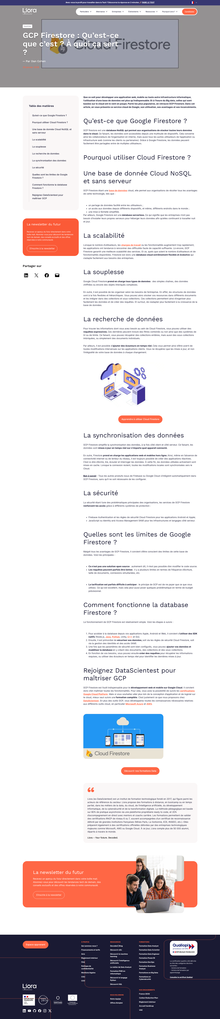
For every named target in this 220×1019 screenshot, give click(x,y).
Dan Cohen (38, 61)
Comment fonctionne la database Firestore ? (49, 186)
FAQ (83, 962)
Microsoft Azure (134, 704)
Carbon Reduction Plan (148, 998)
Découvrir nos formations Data (140, 771)
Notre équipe (115, 999)
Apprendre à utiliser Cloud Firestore (140, 419)
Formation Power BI (147, 958)
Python (116, 637)
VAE (141, 1010)
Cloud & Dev (27, 26)
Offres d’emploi (116, 1003)
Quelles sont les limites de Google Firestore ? (49, 176)
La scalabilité (39, 139)
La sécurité (38, 167)
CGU (83, 977)
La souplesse (39, 146)
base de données (118, 190)
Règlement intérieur (89, 958)
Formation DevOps (146, 962)
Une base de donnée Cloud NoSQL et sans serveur (52, 131)
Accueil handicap (146, 1006)
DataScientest (91, 700)
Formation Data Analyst (148, 946)
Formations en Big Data (148, 973)
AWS (149, 704)
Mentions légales (88, 973)
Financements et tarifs (90, 950)
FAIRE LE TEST (148, 2)
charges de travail (131, 245)
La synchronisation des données (49, 160)
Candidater (189, 12)
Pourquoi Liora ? (168, 12)
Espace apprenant (35, 944)
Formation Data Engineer (149, 954)
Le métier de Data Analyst (120, 967)
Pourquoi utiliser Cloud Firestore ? (50, 122)
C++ (130, 637)
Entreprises (116, 12)
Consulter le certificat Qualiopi (181, 977)
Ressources (150, 12)
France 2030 (144, 994)
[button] (194, 2)
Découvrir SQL (116, 984)
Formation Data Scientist (149, 950)
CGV (83, 981)
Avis (83, 954)
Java (108, 637)
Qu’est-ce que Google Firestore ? (49, 115)
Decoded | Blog (116, 946)
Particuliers (84, 12)
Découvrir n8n (116, 950)
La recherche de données (45, 153)
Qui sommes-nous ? (89, 946)
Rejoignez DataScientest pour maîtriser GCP (47, 197)
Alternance (100, 12)
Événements (133, 12)
